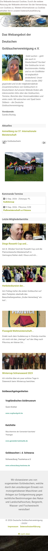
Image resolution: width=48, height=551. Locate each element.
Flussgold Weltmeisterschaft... (18, 331)
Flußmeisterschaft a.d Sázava (17, 210)
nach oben (25, 534)
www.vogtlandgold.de (14, 413)
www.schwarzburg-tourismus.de (18, 465)
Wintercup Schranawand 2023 (17, 373)
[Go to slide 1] (24, 142)
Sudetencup (8, 202)
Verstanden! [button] (5, 14)
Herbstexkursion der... (13, 285)
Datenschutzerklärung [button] (30, 11)
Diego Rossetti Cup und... (15, 243)
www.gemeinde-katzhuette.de (17, 441)
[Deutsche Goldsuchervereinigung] (24, 21)
